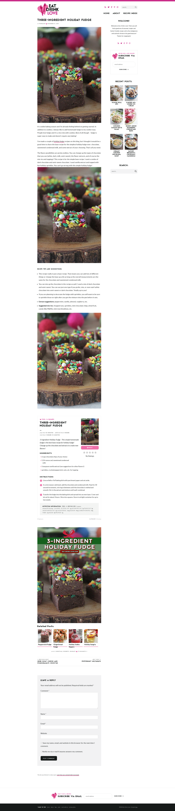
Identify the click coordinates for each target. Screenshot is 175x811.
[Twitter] (108, 7)
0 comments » (82, 651)
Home (107, 14)
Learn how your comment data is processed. (68, 775)
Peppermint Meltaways (91, 660)
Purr (136, 807)
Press (59, 807)
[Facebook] (111, 7)
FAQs (56, 807)
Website (44, 733)
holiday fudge (59, 141)
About (116, 14)
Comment (45, 691)
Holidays (73, 651)
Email (43, 724)
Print (91, 447)
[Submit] (136, 7)
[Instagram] (117, 7)
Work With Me (64, 807)
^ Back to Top (41, 807)
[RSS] (105, 7)
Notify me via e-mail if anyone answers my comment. (62, 752)
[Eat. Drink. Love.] (48, 9)
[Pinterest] (114, 7)
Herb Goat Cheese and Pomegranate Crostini (48, 661)
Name (43, 714)
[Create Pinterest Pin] (40, 430)
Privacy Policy (72, 807)
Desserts (66, 651)
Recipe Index (131, 14)
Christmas (59, 651)
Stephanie (42, 23)
